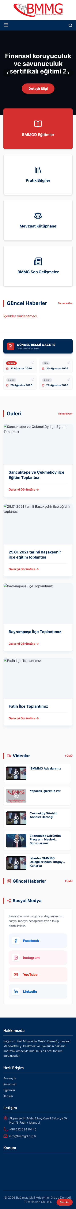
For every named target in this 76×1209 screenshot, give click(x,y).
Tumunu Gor (65, 303)
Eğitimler (9, 1090)
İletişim (8, 1096)
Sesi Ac (64, 1202)
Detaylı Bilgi (38, 88)
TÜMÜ (69, 755)
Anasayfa (9, 1078)
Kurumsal (9, 1084)
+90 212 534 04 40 (23, 1129)
